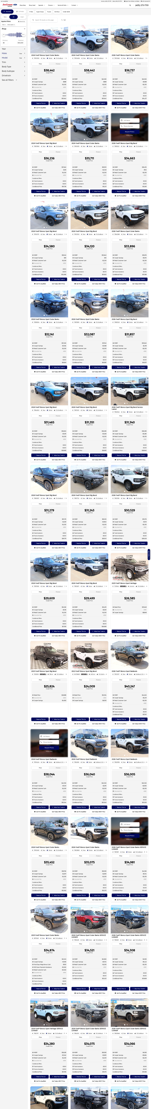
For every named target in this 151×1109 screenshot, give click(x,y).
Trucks (49, 12)
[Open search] (130, 5)
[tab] (40, 63)
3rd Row (57, 12)
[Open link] (123, 586)
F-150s (31, 12)
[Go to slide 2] (47, 51)
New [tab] (5, 17)
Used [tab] (21, 17)
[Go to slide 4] (52, 51)
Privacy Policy (129, 135)
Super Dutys (40, 12)
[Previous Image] (32, 39)
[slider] (3, 34)
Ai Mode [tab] (21, 11)
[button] (33, 39)
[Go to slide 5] (54, 51)
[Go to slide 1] (44, 51)
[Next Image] (65, 39)
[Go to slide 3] (49, 51)
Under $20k (66, 12)
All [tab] (13, 17)
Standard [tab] (8, 11)
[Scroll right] (66, 58)
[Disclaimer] (33, 79)
